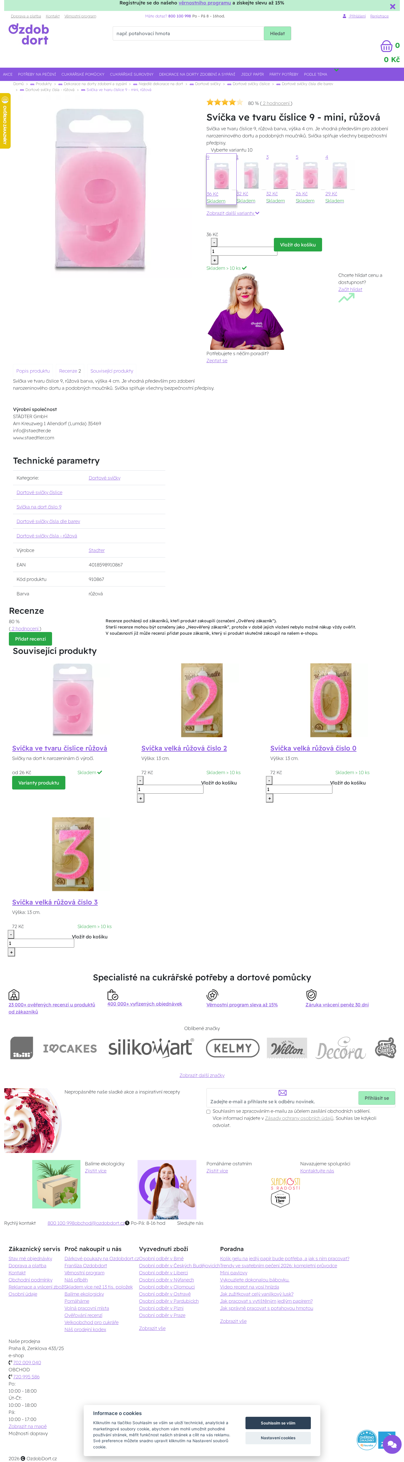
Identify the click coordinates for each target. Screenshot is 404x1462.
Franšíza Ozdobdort (85, 1265)
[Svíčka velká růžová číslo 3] (73, 854)
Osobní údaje (23, 1294)
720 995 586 (26, 1377)
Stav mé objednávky (30, 1258)
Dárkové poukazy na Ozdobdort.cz (101, 1258)
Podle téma (315, 74)
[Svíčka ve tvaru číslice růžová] (73, 700)
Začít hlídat (350, 289)
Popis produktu (33, 371)
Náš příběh (76, 1280)
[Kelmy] (233, 1048)
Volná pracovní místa (86, 1308)
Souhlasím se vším (278, 1423)
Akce (7, 74)
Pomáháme (76, 1301)
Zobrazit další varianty (230, 213)
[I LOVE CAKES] (70, 1048)
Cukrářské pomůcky (83, 74)
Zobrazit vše (152, 1328)
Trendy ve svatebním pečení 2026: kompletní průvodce (278, 1265)
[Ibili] (21, 1048)
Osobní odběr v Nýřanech (166, 1280)
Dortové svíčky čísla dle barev (307, 83)
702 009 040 (27, 1362)
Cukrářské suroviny (131, 74)
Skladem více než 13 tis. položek (98, 1287)
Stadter (97, 550)
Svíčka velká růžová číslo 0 (313, 748)
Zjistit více (95, 1171)
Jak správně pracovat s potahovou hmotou (266, 1308)
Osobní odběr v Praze (162, 1315)
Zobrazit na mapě (28, 1426)
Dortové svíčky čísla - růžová (49, 89)
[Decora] (340, 1048)
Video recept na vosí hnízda (249, 1287)
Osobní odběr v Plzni (161, 1308)
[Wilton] (287, 1048)
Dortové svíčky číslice (251, 83)
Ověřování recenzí (83, 1315)
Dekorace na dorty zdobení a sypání (197, 74)
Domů (18, 83)
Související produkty (112, 371)
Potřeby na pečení (37, 74)
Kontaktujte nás (317, 1171)
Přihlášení (357, 16)
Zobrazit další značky (202, 1075)
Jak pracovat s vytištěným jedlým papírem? (266, 1301)
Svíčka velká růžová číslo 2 (184, 748)
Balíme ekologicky (84, 1294)
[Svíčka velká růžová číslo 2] (202, 700)
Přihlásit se (377, 1098)
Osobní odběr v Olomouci (167, 1287)
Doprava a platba (26, 16)
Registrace (379, 16)
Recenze (68, 371)
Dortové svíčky (207, 83)
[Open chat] (392, 1446)
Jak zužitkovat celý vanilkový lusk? (256, 1294)
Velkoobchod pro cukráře (91, 1322)
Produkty (43, 83)
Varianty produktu (38, 783)
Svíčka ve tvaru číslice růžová (59, 748)
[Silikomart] (151, 1048)
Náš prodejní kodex (85, 1329)
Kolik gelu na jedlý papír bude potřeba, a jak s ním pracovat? (284, 1258)
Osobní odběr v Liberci (163, 1273)
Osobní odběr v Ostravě (165, 1294)
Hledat (277, 33)
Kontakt (53, 16)
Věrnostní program (80, 16)
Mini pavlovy (233, 1273)
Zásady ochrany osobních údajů (299, 1118)
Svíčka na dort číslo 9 (39, 507)
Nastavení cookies (278, 1437)
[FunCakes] (385, 1048)
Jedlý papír (252, 74)
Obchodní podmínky (30, 1280)
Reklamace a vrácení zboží (36, 1287)
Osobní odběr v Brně (161, 1258)
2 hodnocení (276, 103)
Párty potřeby (283, 74)
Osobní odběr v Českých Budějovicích (179, 1265)
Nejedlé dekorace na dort (160, 83)
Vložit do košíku (298, 245)
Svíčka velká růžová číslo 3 (55, 902)
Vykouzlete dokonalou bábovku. (255, 1280)
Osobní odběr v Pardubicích (169, 1301)
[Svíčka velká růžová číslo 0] (331, 700)
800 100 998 (61, 1223)
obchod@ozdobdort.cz (100, 1223)
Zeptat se (216, 360)
